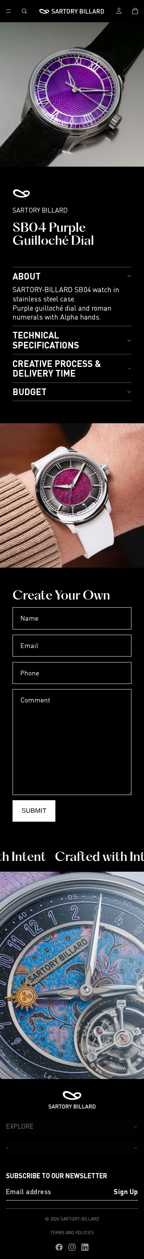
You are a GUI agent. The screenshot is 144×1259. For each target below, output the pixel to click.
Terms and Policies (72, 1232)
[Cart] (135, 11)
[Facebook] (59, 1247)
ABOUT (27, 276)
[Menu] (8, 11)
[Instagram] (72, 1247)
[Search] (24, 11)
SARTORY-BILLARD (79, 1219)
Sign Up (126, 1192)
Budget (30, 391)
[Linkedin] (84, 1247)
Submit (34, 810)
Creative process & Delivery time (57, 368)
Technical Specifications (46, 340)
